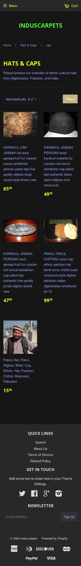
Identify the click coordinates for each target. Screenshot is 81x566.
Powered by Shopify (55, 538)
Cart (74, 5)
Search (40, 442)
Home (7, 45)
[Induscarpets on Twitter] (22, 494)
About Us (40, 448)
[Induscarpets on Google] (46, 494)
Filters (70, 99)
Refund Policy (40, 460)
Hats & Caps (28, 45)
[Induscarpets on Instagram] (58, 494)
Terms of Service (40, 454)
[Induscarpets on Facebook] (34, 494)
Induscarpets (40, 25)
